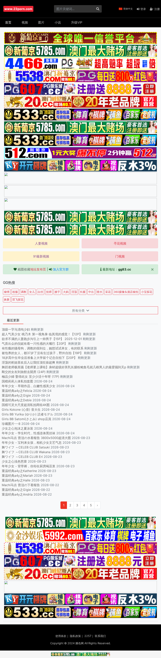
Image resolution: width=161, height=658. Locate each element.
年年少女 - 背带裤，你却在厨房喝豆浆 (28, 466)
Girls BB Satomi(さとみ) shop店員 (26, 419)
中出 (91, 291)
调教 (23, 291)
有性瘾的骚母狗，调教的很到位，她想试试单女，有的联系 (43, 348)
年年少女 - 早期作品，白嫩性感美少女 (28, 386)
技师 (49, 291)
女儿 (32, 291)
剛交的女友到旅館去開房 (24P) (24, 372)
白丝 (40, 291)
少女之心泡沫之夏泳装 (17, 428)
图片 (41, 22)
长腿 (82, 291)
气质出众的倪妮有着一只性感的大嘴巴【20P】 (34, 343)
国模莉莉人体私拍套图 (17, 381)
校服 (15, 291)
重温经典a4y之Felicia (17, 391)
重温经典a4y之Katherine (19, 471)
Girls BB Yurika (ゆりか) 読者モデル (27, 414)
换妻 (6, 299)
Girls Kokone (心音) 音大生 (21, 409)
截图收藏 (32, 269)
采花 (108, 291)
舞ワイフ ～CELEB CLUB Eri (22, 457)
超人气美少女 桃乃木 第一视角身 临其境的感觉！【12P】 (42, 334)
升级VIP (76, 22)
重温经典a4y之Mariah (17, 475)
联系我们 (100, 636)
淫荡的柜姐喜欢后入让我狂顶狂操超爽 (29, 362)
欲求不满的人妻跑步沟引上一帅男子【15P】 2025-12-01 (42, 339)
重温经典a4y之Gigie (16, 395)
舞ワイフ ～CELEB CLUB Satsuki (26, 447)
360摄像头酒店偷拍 (126, 291)
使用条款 (60, 636)
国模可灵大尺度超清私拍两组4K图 (26, 405)
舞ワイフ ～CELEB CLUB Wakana (26, 452)
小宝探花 (146, 291)
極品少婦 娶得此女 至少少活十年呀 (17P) (30, 376)
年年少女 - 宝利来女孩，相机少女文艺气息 (32, 442)
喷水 (99, 291)
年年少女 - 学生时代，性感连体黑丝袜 (28, 433)
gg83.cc (124, 269)
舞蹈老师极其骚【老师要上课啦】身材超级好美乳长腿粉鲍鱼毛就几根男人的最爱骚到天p (64, 367)
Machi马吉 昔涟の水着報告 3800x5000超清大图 (36, 438)
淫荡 (74, 291)
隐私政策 (75, 636)
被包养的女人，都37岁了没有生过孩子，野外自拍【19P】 (43, 353)
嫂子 (57, 291)
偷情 (6, 291)
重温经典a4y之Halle (16, 480)
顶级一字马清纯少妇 (16, 329)
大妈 (66, 291)
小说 (58, 22)
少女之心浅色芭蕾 (14, 461)
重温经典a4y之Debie (17, 400)
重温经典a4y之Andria (17, 494)
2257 (87, 636)
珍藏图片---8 (11, 424)
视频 (25, 22)
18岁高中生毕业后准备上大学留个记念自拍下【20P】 (40, 358)
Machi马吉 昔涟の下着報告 (21, 485)
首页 (8, 22)
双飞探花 (17, 299)
